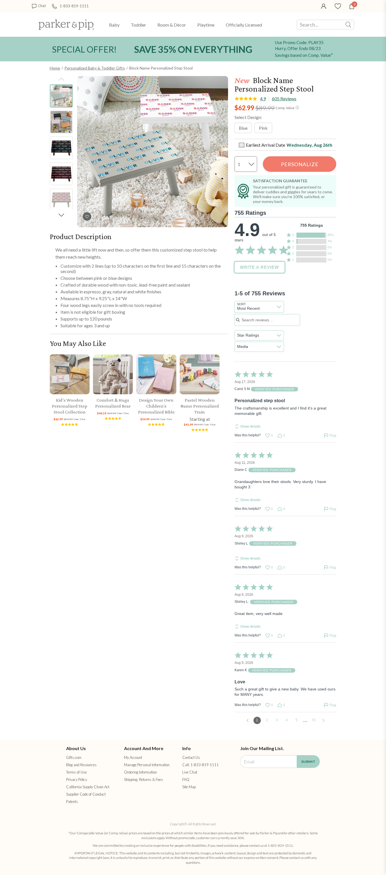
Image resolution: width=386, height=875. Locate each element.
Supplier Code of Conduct (86, 794)
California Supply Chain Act (87, 787)
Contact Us (191, 757)
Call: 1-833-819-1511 (200, 765)
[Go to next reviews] (323, 720)
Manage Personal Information (147, 765)
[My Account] (323, 5)
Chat (42, 5)
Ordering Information (140, 772)
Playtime (205, 24)
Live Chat (189, 772)
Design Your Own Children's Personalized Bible (156, 406)
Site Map (189, 787)
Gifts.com (73, 757)
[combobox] (259, 307)
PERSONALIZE (299, 164)
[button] (312, 235)
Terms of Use (76, 772)
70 (314, 720)
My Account (133, 757)
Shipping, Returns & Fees (143, 779)
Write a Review (259, 267)
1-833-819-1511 (74, 5)
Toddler (138, 24)
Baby (114, 24)
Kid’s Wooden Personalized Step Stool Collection (69, 406)
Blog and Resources (81, 765)
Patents (72, 801)
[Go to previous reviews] (247, 720)
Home (55, 68)
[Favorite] (338, 5)
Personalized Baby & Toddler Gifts (94, 68)
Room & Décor (171, 24)
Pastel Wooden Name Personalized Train (200, 406)
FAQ (185, 779)
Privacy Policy (76, 779)
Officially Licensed (244, 24)
